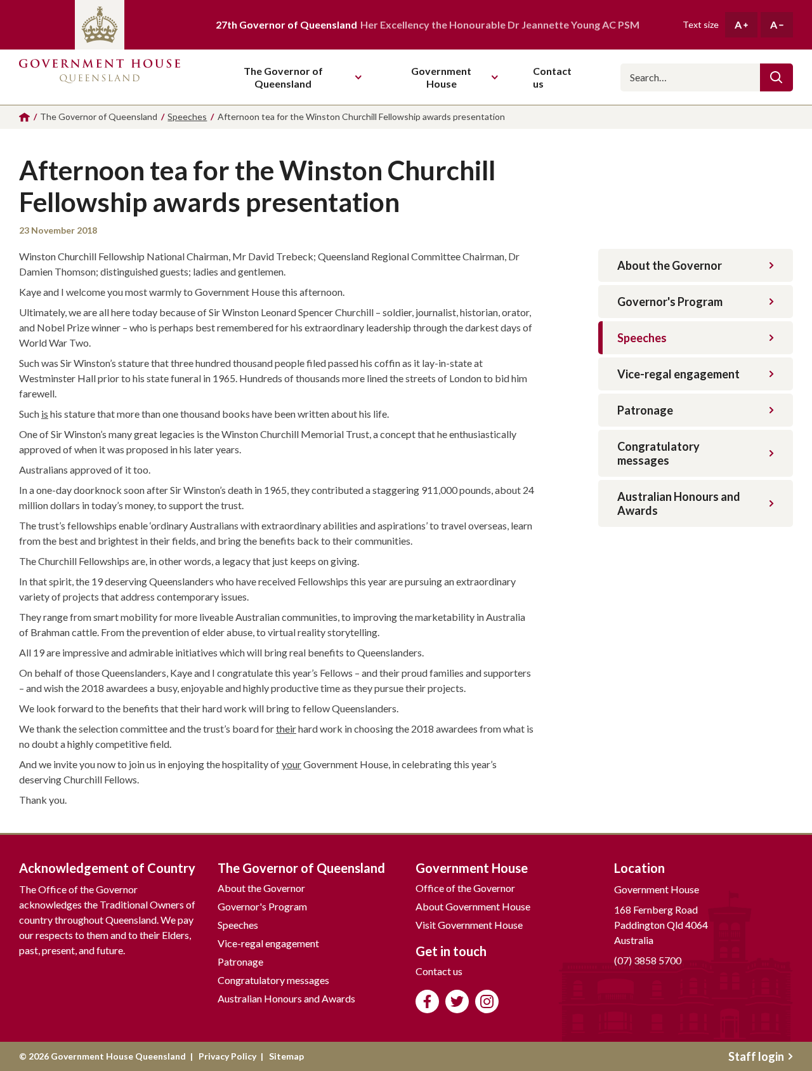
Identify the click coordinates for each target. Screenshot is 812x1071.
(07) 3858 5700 (647, 960)
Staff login (756, 1056)
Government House (441, 77)
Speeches (642, 338)
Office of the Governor (465, 888)
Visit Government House (469, 925)
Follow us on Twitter (457, 1001)
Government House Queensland (99, 77)
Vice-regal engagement (678, 374)
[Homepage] (24, 117)
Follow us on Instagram (487, 1001)
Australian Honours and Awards (678, 503)
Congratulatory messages (658, 453)
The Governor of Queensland (283, 77)
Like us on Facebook (427, 1001)
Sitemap (286, 1056)
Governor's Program (670, 302)
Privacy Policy (227, 1056)
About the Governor (669, 265)
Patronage (645, 410)
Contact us (439, 971)
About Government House (473, 906)
